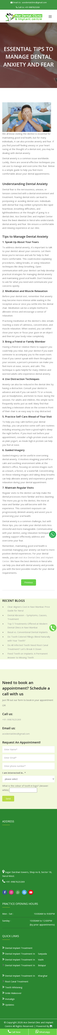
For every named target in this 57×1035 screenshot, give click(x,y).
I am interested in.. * (14, 772)
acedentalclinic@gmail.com (16, 733)
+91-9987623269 (32, 7)
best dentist (19, 220)
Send (8, 798)
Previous (28, 582)
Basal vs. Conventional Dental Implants (27, 632)
